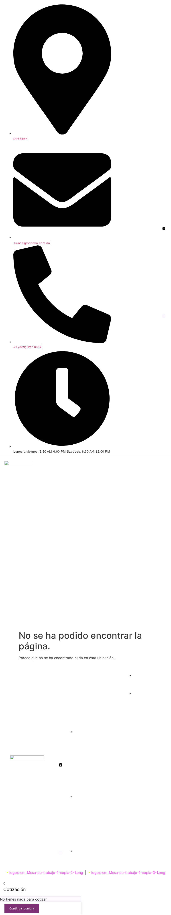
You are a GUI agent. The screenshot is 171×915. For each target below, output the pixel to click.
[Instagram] (163, 316)
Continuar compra (21, 908)
